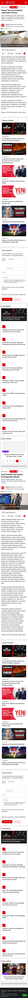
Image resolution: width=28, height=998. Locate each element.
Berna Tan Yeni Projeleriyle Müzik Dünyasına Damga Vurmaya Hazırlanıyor (12, 369)
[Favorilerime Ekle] (24, 53)
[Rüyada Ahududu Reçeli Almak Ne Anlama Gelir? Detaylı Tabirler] (14, 972)
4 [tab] (17, 461)
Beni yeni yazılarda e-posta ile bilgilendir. (14, 294)
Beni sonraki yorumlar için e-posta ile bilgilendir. (13, 288)
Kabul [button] (24, 995)
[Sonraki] (24, 461)
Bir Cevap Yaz (7, 250)
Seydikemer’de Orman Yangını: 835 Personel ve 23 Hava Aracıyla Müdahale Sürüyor (12, 160)
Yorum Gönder (7, 299)
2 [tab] (10, 461)
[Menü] (2, 2)
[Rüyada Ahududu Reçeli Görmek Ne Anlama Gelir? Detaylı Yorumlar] (14, 449)
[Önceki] (3, 461)
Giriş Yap (17, 299)
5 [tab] (20, 461)
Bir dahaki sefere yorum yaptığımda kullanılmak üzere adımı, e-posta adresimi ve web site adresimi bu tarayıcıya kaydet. (14, 281)
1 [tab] (7, 461)
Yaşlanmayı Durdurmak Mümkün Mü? (13, 222)
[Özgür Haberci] (10, 2)
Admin (7, 24)
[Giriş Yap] (25, 2)
